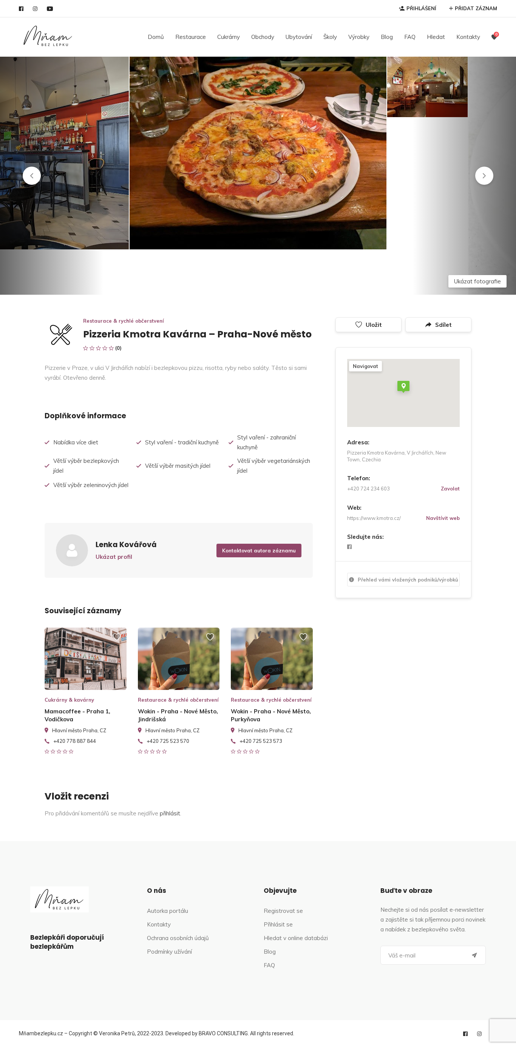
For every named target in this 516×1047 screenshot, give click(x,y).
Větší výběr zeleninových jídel (90, 485)
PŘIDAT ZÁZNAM (476, 8)
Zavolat (450, 489)
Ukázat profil (114, 556)
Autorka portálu (167, 910)
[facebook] (21, 9)
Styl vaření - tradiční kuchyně (182, 442)
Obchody (262, 36)
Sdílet (443, 324)
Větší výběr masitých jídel (177, 465)
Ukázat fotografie (477, 281)
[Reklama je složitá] (116, 640)
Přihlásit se (278, 924)
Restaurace (190, 36)
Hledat (436, 36)
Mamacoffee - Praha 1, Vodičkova (77, 715)
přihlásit (170, 813)
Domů (156, 36)
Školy (330, 36)
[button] (32, 176)
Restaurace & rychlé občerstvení (123, 321)
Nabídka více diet (75, 442)
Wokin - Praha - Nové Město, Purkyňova (271, 715)
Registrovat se (283, 910)
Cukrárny (228, 36)
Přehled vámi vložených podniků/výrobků (408, 580)
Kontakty (468, 36)
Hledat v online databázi (296, 938)
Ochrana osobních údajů (178, 938)
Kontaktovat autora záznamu (259, 550)
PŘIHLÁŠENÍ (421, 8)
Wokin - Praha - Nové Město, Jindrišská (178, 715)
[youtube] (50, 9)
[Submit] (474, 955)
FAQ (410, 36)
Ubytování (299, 36)
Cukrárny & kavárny (69, 700)
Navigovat (365, 366)
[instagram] (35, 9)
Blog (387, 36)
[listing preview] (86, 659)
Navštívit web (443, 518)
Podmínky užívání (169, 951)
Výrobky (358, 36)
